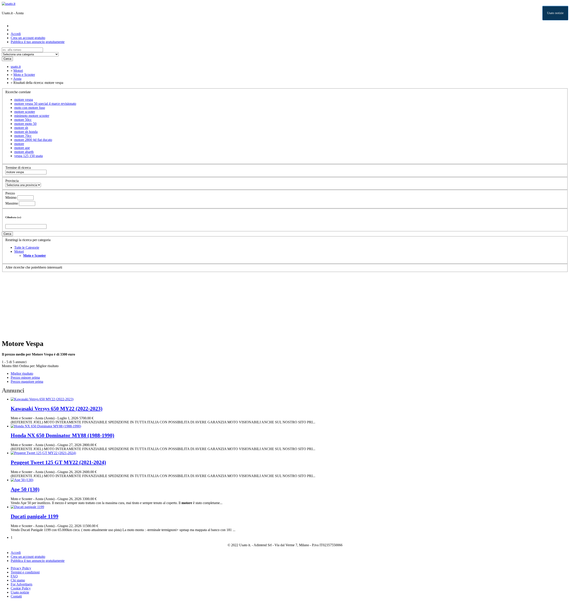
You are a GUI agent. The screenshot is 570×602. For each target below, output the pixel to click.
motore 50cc (23, 120)
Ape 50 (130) (25, 489)
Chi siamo (18, 580)
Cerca (7, 58)
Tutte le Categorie (26, 247)
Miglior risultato (47, 366)
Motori (19, 251)
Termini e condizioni (25, 572)
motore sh (21, 128)
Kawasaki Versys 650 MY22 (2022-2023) (56, 409)
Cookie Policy (21, 588)
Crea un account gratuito (28, 38)
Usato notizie (555, 13)
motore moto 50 (25, 124)
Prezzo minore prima (25, 377)
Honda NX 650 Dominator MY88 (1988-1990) (62, 435)
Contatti (16, 596)
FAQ (14, 576)
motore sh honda (26, 132)
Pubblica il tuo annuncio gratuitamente (38, 42)
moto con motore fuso (29, 108)
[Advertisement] (135, 303)
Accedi (16, 34)
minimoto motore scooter (31, 116)
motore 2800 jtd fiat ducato (33, 140)
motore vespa (23, 99)
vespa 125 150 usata (28, 156)
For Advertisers (21, 584)
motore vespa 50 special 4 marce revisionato (45, 104)
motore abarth (24, 152)
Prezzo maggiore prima (27, 381)
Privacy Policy (21, 568)
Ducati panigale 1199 (34, 516)
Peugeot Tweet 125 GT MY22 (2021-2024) (58, 462)
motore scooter (24, 112)
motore (19, 144)
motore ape (22, 148)
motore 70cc (23, 136)
